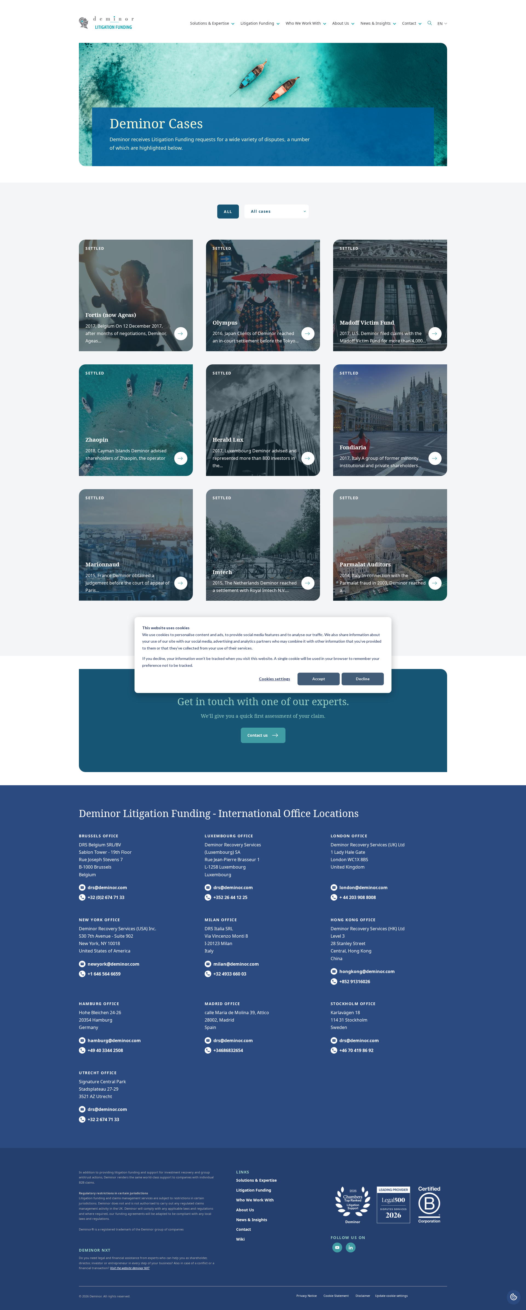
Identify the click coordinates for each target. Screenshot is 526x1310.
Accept (318, 678)
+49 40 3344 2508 (105, 1050)
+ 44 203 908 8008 (357, 897)
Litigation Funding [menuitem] (253, 1190)
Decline (363, 678)
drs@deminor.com (107, 887)
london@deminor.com (363, 887)
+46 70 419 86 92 (356, 1050)
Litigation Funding (258, 23)
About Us (341, 23)
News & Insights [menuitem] (251, 1219)
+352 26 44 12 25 (230, 897)
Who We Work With (304, 23)
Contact (409, 23)
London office (349, 835)
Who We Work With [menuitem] (255, 1200)
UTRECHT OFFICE (98, 1072)
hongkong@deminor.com (367, 971)
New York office (99, 919)
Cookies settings (274, 678)
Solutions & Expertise (210, 23)
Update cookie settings (391, 1296)
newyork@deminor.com (113, 964)
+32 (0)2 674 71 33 (106, 897)
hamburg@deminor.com (114, 1040)
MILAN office (221, 919)
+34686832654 (228, 1050)
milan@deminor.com (236, 964)
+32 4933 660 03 (229, 974)
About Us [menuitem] (245, 1209)
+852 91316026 (354, 982)
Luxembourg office (229, 835)
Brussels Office (99, 835)
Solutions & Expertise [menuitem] (256, 1180)
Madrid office (222, 1003)
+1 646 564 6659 (104, 974)
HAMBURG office (99, 1003)
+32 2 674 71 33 (103, 1119)
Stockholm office (353, 1003)
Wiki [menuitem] (240, 1239)
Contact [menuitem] (243, 1229)
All (228, 211)
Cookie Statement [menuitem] (336, 1296)
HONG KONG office (353, 919)
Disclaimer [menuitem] (363, 1296)
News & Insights (376, 23)
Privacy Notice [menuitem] (306, 1296)
